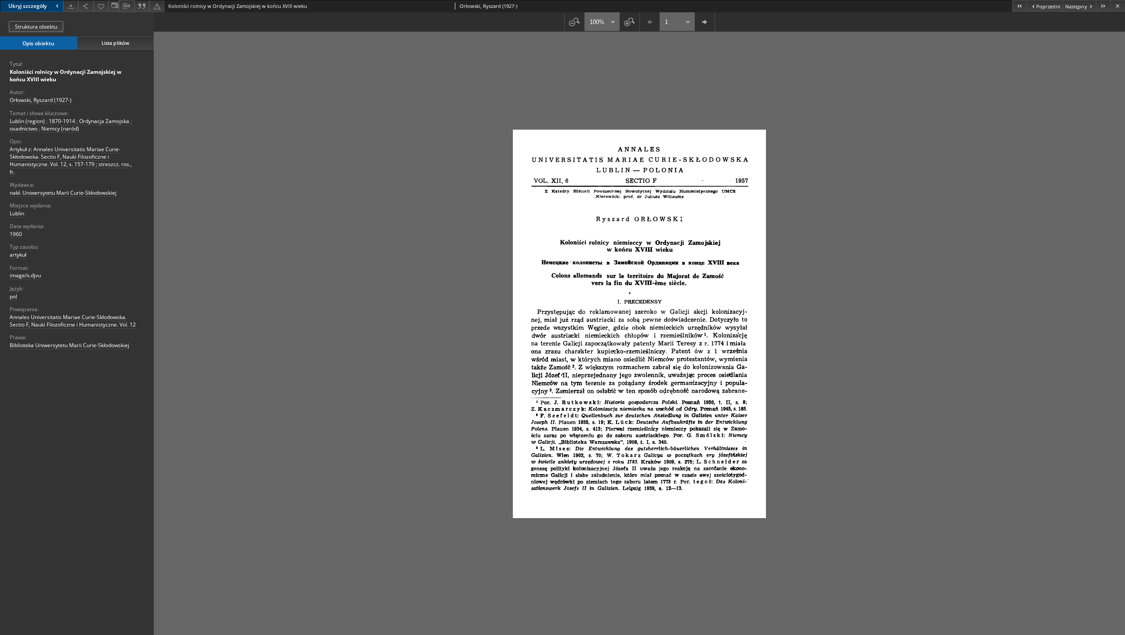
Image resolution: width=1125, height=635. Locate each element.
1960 (16, 234)
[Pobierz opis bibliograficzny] (126, 6)
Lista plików (115, 43)
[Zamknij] (1117, 6)
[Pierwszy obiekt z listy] (1019, 6)
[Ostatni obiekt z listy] (1103, 6)
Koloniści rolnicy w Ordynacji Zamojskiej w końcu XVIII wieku (65, 75)
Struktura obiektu (36, 26)
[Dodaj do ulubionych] (101, 6)
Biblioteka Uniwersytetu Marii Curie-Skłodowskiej (69, 345)
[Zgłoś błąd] (156, 6)
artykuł (18, 254)
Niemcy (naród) (60, 128)
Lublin (17, 213)
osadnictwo (23, 128)
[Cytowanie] (141, 6)
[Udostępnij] (85, 6)
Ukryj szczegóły (27, 6)
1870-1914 (62, 121)
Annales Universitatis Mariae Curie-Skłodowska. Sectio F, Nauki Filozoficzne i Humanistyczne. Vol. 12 (73, 320)
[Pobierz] (70, 6)
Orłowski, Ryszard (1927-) (41, 100)
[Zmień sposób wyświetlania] (114, 6)
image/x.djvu (25, 275)
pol (13, 296)
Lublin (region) (27, 121)
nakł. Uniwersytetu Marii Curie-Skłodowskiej (63, 192)
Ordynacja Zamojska (104, 121)
